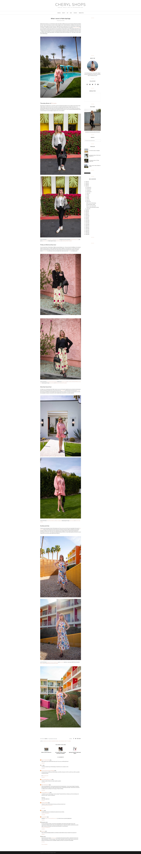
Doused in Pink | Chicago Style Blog (47, 770)
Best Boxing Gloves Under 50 (47, 805)
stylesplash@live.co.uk (45, 792)
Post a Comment (44, 844)
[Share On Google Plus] (80, 738)
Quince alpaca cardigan (51, 239)
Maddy (42, 810)
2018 (86, 215)
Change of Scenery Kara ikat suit (52, 662)
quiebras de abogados (45, 813)
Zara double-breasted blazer (52, 381)
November (88, 188)
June (87, 195)
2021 (86, 211)
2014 (86, 218)
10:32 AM (43, 782)
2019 (86, 214)
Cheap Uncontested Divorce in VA (51, 818)
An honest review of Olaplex (94, 150)
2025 (86, 183)
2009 (86, 225)
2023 (86, 185)
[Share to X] (76, 738)
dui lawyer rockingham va (46, 827)
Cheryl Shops (70, 4)
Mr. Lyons (53, 103)
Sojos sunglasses (59, 520)
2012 (86, 221)
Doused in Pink (45, 775)
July (87, 194)
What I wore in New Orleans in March (95, 166)
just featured (45, 250)
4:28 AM (43, 763)
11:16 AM (43, 808)
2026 (86, 181)
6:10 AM (43, 800)
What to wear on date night (91, 205)
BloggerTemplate (53, 852)
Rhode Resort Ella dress (51, 520)
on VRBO (62, 390)
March (87, 200)
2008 (86, 227)
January (87, 208)
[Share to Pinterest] (78, 738)
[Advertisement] (92, 36)
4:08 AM (43, 834)
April (87, 198)
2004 (86, 232)
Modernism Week (76, 27)
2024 (86, 184)
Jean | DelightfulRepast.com (46, 779)
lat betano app (53, 837)
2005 (86, 231)
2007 (86, 228)
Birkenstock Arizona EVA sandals (61, 382)
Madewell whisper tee (74, 239)
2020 (86, 212)
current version (45, 240)
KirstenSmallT (44, 816)
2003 (86, 234)
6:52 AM (43, 768)
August (87, 193)
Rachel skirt (62, 662)
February (87, 201)
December (88, 187)
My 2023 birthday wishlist (90, 204)
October (87, 190)
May (87, 197)
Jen (42, 765)
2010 (86, 224)
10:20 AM (43, 814)
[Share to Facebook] (74, 738)
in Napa (78, 390)
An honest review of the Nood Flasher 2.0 (95, 156)
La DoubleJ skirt (70, 381)
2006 (86, 230)
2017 (86, 217)
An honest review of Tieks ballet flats (94, 161)
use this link (57, 239)
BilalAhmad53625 (44, 802)
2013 (86, 220)
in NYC (69, 250)
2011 (86, 222)
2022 (86, 210)
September (88, 191)
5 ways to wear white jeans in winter (92, 207)
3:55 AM (43, 777)
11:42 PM (43, 790)
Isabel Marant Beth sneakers (67, 240)
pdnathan (43, 831)
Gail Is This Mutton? (45, 784)
